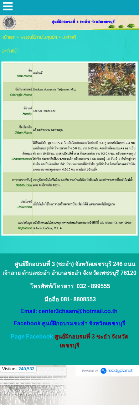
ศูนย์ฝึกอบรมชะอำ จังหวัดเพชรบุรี (83, 323)
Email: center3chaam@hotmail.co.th (69, 311)
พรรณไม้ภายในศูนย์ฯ (38, 37)
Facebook (27, 323)
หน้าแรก (8, 37)
